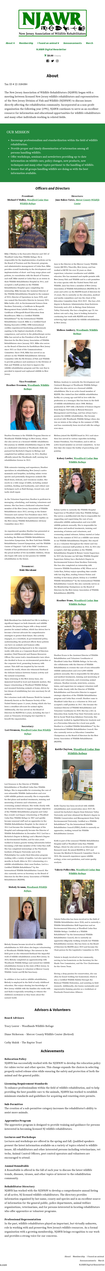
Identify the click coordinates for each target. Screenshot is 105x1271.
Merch (89, 43)
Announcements (72, 43)
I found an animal (47, 43)
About (9, 43)
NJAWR (3, 1265)
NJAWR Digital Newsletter (51, 49)
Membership (26, 43)
